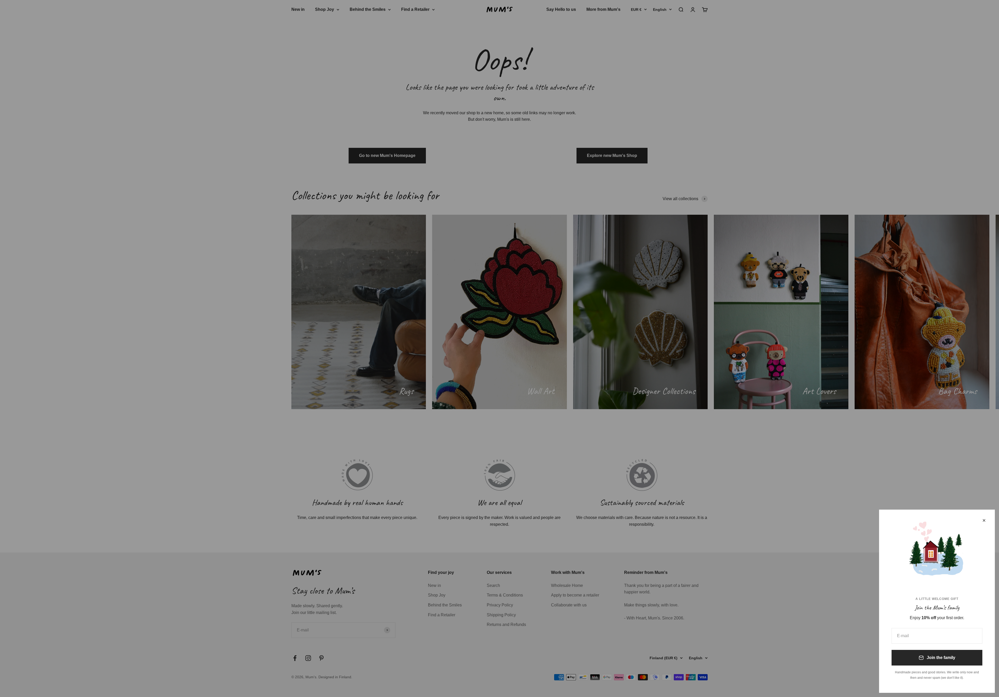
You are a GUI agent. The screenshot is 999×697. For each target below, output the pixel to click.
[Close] (984, 520)
